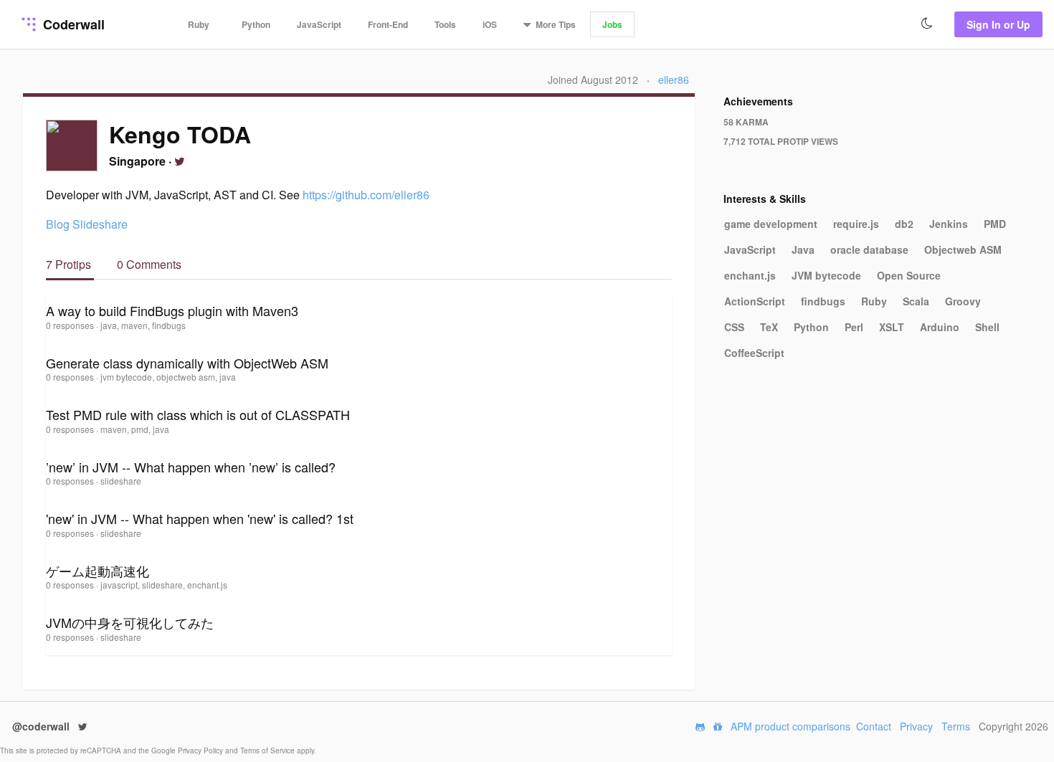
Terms (955, 726)
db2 (904, 223)
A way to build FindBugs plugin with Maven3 (172, 310)
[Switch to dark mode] (927, 24)
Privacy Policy (201, 751)
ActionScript (754, 301)
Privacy (916, 726)
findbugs (823, 301)
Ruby (198, 24)
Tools (445, 24)
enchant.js (750, 275)
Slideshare (100, 224)
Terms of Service (268, 751)
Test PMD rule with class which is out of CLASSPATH (198, 414)
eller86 (673, 79)
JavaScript (319, 24)
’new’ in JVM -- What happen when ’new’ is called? (191, 466)
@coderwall (42, 726)
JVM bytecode (826, 275)
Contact (873, 726)
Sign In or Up (998, 24)
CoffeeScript (754, 353)
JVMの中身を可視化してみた (130, 622)
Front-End (388, 24)
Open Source (909, 275)
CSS (734, 327)
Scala (916, 301)
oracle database (869, 249)
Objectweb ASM (963, 249)
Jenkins (948, 223)
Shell (987, 327)
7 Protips (70, 264)
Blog (58, 224)
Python (256, 24)
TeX (769, 327)
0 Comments (149, 264)
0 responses (71, 325)
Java (803, 249)
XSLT (891, 327)
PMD (995, 223)
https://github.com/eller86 (366, 194)
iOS (490, 24)
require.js (856, 223)
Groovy (963, 301)
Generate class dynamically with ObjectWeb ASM (187, 362)
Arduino (939, 327)
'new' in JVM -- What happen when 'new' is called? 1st (199, 518)
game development (770, 223)
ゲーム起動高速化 (97, 570)
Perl (854, 327)
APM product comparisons (790, 726)
